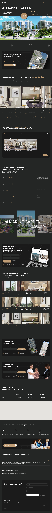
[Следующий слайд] (50, 97)
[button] (6, 36)
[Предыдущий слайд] (2, 97)
